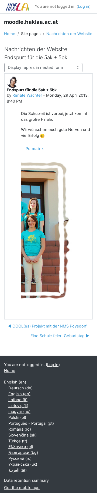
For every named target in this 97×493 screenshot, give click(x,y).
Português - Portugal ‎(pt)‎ (31, 423)
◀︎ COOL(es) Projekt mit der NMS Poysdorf (47, 326)
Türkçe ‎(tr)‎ (17, 441)
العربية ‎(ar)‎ (17, 470)
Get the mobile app (22, 487)
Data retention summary (26, 480)
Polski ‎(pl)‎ (17, 417)
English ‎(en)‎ (15, 382)
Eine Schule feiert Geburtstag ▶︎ (59, 335)
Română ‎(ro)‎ (19, 429)
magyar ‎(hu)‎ (19, 411)
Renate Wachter (27, 95)
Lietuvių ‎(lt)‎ (18, 405)
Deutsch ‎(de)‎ (20, 388)
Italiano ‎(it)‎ (17, 399)
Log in (83, 6)
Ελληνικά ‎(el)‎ (20, 446)
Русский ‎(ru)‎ (20, 458)
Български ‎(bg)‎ (23, 452)
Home (9, 33)
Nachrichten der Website (69, 33)
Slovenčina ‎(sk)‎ (22, 435)
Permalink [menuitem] (35, 148)
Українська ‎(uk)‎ (22, 464)
